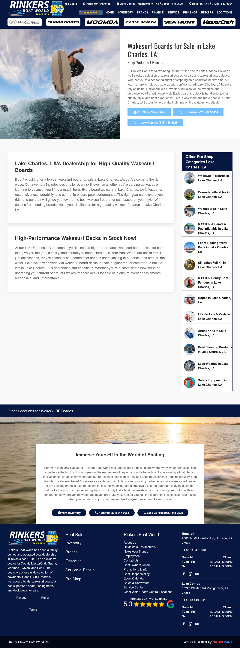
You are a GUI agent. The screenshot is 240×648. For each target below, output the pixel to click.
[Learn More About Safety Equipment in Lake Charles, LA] (207, 382)
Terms (33, 609)
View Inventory (71, 513)
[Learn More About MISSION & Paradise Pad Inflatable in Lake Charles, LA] (207, 228)
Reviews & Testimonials (87, 12)
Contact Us (131, 560)
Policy (45, 597)
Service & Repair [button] (80, 569)
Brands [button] (142, 12)
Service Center (134, 587)
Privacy (21, 597)
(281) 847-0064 (222, 3)
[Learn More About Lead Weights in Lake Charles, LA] (207, 366)
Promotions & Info (135, 569)
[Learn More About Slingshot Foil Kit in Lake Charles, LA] (207, 265)
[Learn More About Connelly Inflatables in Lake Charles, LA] (207, 194)
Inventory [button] (125, 12)
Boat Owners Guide (137, 565)
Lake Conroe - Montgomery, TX (139, 3)
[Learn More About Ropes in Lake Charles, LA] (207, 300)
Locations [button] (224, 12)
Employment (132, 556)
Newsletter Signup (136, 551)
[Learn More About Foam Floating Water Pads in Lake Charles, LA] (207, 247)
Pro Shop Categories (151, 112)
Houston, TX (200, 3)
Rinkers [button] (207, 12)
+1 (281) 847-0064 (194, 550)
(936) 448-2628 (173, 3)
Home (110, 12)
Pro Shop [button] (190, 12)
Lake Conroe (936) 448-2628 (165, 513)
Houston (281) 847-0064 (113, 513)
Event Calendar (134, 578)
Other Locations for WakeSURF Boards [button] (40, 410)
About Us (130, 542)
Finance (158, 12)
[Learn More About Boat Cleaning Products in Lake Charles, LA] (207, 349)
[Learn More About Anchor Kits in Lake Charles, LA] (207, 333)
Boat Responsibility (137, 574)
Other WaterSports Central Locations (148, 592)
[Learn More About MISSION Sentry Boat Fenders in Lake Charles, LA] (207, 282)
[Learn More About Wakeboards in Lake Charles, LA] (207, 211)
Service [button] (173, 12)
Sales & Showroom (136, 583)
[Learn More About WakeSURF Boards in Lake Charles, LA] (207, 178)
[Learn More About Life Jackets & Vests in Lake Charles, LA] (207, 316)
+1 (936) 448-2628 (194, 600)
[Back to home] (36, 8)
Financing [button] (74, 560)
